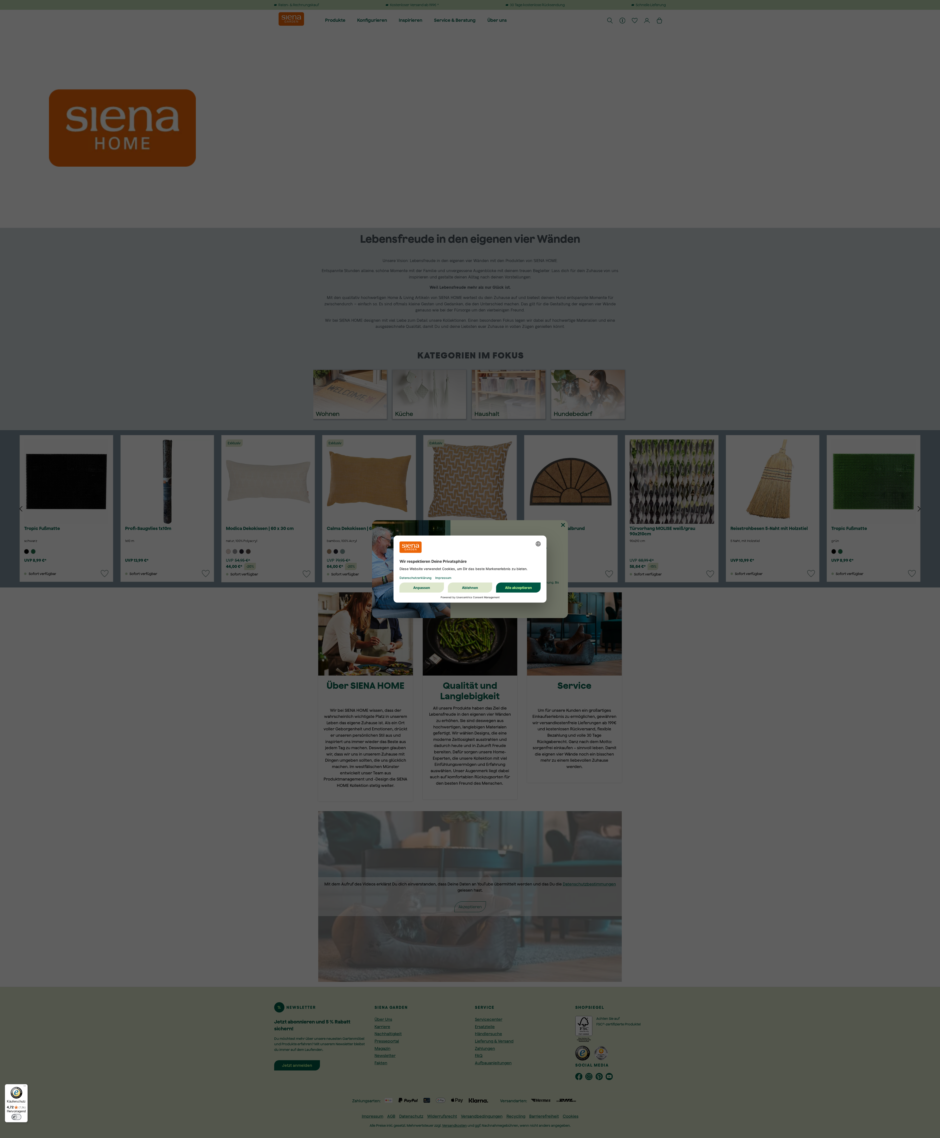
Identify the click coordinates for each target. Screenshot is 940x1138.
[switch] (16, 1117)
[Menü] (25, 1087)
